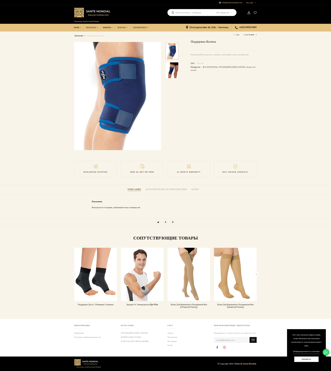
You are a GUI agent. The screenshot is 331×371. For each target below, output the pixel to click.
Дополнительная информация (166, 189)
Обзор (195, 189)
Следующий (249, 35)
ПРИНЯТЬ (306, 359)
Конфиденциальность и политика (306, 351)
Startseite (78, 35)
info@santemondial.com (232, 2)
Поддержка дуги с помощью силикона (96, 305)
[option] (117, 96)
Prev (238, 35)
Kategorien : (196, 67)
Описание (134, 189)
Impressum (79, 333)
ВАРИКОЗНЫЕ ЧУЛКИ (131, 337)
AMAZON (107, 28)
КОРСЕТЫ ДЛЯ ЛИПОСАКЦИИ (135, 341)
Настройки (172, 341)
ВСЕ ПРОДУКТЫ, (210, 67)
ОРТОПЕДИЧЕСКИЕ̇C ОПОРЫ (134, 333)
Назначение (172, 337)
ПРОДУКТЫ (91, 28)
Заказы (170, 333)
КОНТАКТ (122, 28)
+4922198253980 (248, 27)
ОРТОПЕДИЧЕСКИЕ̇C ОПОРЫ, (232, 67)
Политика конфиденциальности (87, 337)
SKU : (193, 63)
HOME (76, 28)
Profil (169, 345)
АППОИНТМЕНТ (140, 28)
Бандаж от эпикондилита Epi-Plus (142, 305)
